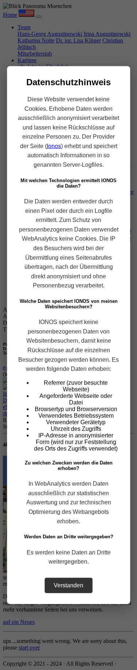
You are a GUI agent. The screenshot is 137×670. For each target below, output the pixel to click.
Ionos (54, 146)
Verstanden (68, 585)
